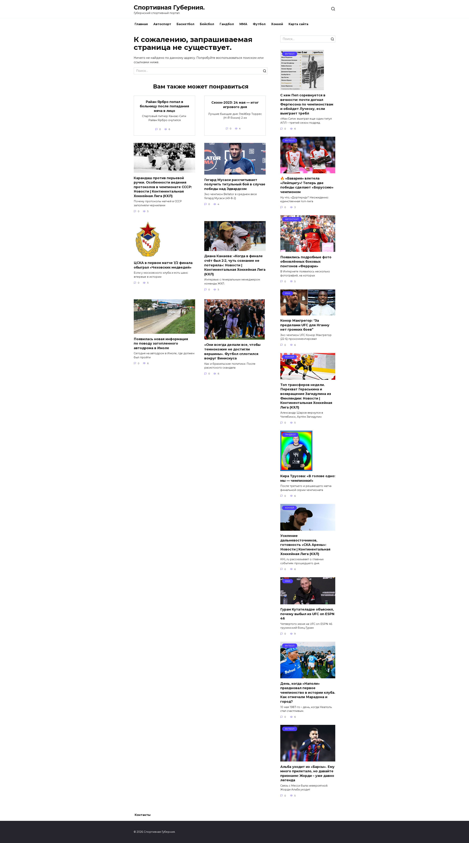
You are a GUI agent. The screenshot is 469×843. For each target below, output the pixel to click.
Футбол (259, 24)
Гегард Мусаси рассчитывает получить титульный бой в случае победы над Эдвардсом (234, 184)
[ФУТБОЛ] (302, 88)
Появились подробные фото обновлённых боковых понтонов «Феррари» (305, 261)
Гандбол (227, 24)
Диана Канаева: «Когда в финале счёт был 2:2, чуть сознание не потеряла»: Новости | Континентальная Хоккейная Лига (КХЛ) (234, 265)
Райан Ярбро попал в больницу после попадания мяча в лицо (164, 106)
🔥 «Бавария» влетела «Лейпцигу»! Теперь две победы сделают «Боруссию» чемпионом (306, 185)
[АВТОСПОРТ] (307, 249)
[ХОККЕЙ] (307, 377)
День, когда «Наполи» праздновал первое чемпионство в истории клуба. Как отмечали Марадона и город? (307, 692)
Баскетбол (185, 24)
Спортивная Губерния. (169, 7)
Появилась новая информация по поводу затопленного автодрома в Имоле (161, 343)
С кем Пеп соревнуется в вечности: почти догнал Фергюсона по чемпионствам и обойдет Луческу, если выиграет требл (306, 104)
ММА (243, 24)
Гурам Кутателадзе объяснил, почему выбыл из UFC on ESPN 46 (307, 613)
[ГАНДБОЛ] (296, 468)
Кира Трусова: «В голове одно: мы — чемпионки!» (307, 478)
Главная (141, 24)
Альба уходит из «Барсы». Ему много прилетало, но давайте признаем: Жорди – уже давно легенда (307, 773)
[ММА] (307, 313)
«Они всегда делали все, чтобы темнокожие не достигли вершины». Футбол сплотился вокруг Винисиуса (232, 351)
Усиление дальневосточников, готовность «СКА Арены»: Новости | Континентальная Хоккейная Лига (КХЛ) (305, 545)
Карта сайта (298, 24)
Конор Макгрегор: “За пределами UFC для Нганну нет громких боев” (304, 325)
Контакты (143, 815)
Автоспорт (162, 24)
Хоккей (277, 24)
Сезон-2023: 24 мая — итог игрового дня (235, 104)
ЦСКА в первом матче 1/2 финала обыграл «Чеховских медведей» (163, 265)
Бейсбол (207, 24)
